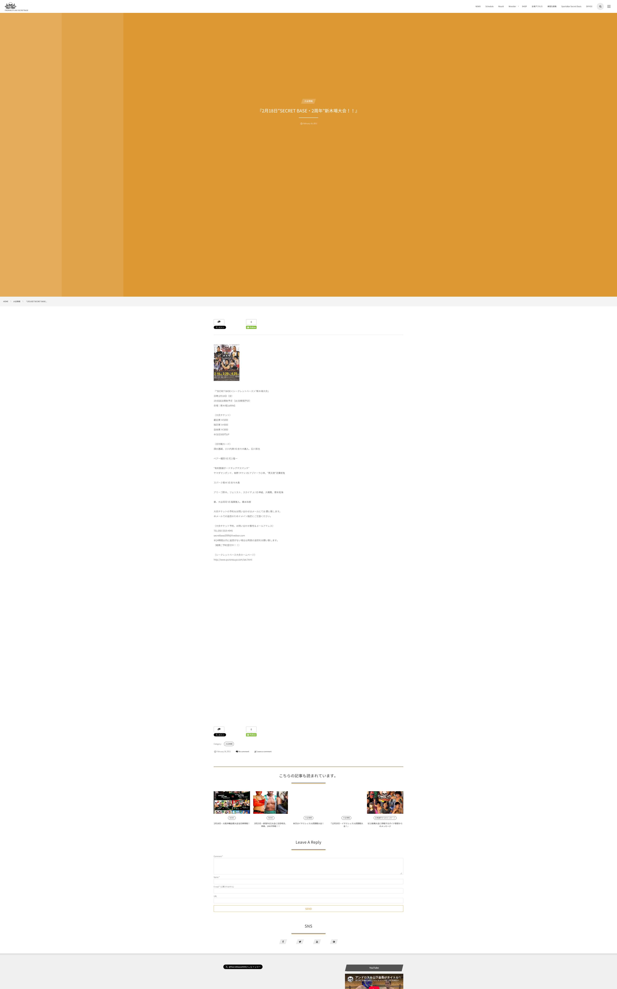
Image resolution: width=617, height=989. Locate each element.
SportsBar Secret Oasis (571, 6)
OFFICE (589, 6)
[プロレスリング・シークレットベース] (10, 5)
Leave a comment (264, 751)
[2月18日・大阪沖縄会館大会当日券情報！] (232, 802)
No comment (243, 751)
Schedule (489, 6)
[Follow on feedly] (333, 941)
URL (215, 896)
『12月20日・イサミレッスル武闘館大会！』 (346, 825)
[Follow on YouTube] (317, 941)
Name (216, 877)
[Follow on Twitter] (300, 941)
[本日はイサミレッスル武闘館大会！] (308, 802)
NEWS (478, 6)
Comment (218, 856)
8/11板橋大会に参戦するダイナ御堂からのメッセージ (385, 825)
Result (501, 6)
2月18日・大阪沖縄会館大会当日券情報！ (232, 823)
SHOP (524, 6)
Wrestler (512, 6)
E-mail (216, 886)
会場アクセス (537, 6)
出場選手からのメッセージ (385, 818)
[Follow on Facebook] (283, 941)
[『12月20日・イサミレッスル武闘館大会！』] (346, 802)
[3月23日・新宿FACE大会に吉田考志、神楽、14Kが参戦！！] (270, 802)
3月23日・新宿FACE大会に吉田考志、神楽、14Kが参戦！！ (270, 825)
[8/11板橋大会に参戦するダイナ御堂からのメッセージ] (385, 802)
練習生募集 (552, 6)
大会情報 (308, 101)
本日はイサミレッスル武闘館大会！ (308, 823)
